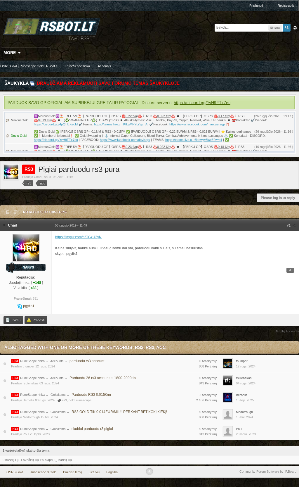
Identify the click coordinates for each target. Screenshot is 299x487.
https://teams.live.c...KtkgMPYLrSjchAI (121, 124)
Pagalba (112, 472)
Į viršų (15, 320)
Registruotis (286, 5)
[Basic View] (15, 212)
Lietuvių (94, 472)
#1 (289, 225)
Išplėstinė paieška (295, 28)
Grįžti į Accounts (287, 331)
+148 (37, 283)
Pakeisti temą (72, 472)
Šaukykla (16, 83)
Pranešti (38, 320)
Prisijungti (256, 5)
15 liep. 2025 (245, 400)
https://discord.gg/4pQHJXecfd (56, 124)
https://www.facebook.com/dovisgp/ (125, 139)
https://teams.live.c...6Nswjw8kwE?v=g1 (193, 139)
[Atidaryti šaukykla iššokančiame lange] (32, 83)
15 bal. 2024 (244, 417)
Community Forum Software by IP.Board (267, 471)
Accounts (57, 361)
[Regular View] (7, 212)
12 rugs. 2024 (245, 366)
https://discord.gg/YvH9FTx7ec (202, 102)
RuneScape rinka (32, 361)
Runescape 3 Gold (43, 472)
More (10, 52)
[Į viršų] (149, 471)
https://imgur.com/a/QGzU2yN (78, 237)
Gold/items (58, 394)
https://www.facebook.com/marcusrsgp (197, 124)
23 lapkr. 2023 (246, 434)
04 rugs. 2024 (245, 383)
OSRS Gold (14, 472)
